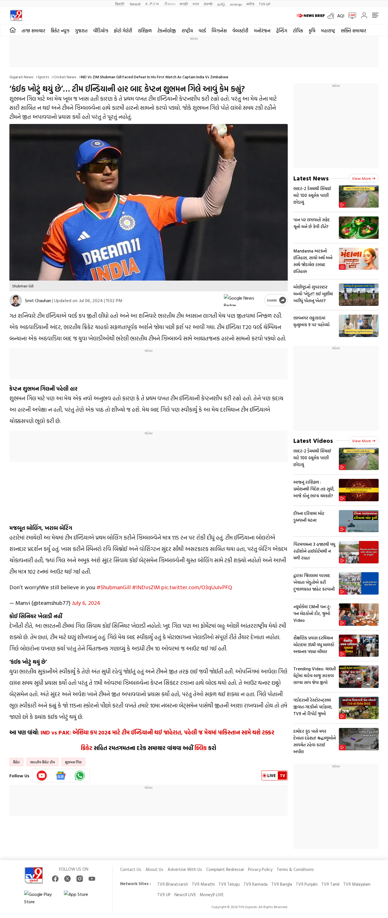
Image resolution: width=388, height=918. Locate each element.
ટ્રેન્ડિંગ (281, 30)
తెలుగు (169, 4)
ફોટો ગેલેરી (123, 30)
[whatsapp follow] (79, 775)
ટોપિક (298, 30)
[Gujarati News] (16, 15)
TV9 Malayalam (356, 884)
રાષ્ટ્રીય (187, 30)
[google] (243, 300)
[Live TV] (350, 16)
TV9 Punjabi (307, 884)
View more (361, 178)
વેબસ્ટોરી (240, 30)
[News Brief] (310, 15)
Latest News (311, 178)
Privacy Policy (260, 869)
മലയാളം (236, 4)
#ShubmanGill (114, 587)
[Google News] (60, 775)
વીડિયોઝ (100, 30)
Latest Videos (313, 440)
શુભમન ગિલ (73, 762)
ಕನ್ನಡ (152, 4)
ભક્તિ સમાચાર (353, 30)
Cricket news (64, 77)
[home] (12, 30)
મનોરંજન (262, 30)
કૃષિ (312, 30)
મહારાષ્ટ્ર (328, 30)
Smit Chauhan (38, 300)
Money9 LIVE (212, 894)
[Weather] (332, 15)
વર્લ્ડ (202, 30)
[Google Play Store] (41, 897)
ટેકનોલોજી (166, 30)
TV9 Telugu (229, 884)
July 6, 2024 (86, 602)
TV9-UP (264, 4)
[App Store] (81, 897)
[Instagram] (79, 878)
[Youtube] (41, 775)
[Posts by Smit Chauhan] (15, 300)
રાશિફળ (145, 30)
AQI (340, 15)
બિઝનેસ (219, 30)
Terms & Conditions (295, 869)
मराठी (184, 4)
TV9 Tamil (330, 884)
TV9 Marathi (203, 884)
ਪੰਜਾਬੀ (208, 4)
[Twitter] (67, 878)
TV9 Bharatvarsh (172, 884)
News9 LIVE (185, 894)
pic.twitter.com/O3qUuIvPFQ (196, 587)
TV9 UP (164, 894)
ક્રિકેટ (86, 748)
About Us (154, 869)
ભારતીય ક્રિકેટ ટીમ (42, 762)
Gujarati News (21, 77)
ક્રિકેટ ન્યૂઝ (60, 30)
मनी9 (250, 4)
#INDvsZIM (146, 587)
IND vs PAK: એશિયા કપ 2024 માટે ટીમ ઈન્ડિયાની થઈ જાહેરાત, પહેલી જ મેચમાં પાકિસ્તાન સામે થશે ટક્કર (157, 732)
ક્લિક (201, 748)
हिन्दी (120, 4)
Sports (43, 77)
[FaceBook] (55, 878)
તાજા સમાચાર (33, 30)
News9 (135, 4)
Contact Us (130, 869)
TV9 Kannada (255, 884)
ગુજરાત (81, 30)
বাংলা (196, 4)
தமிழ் (221, 4)
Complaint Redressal (225, 869)
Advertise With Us (185, 869)
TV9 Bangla (281, 884)
